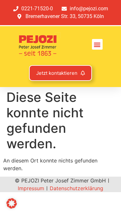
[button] (97, 44)
